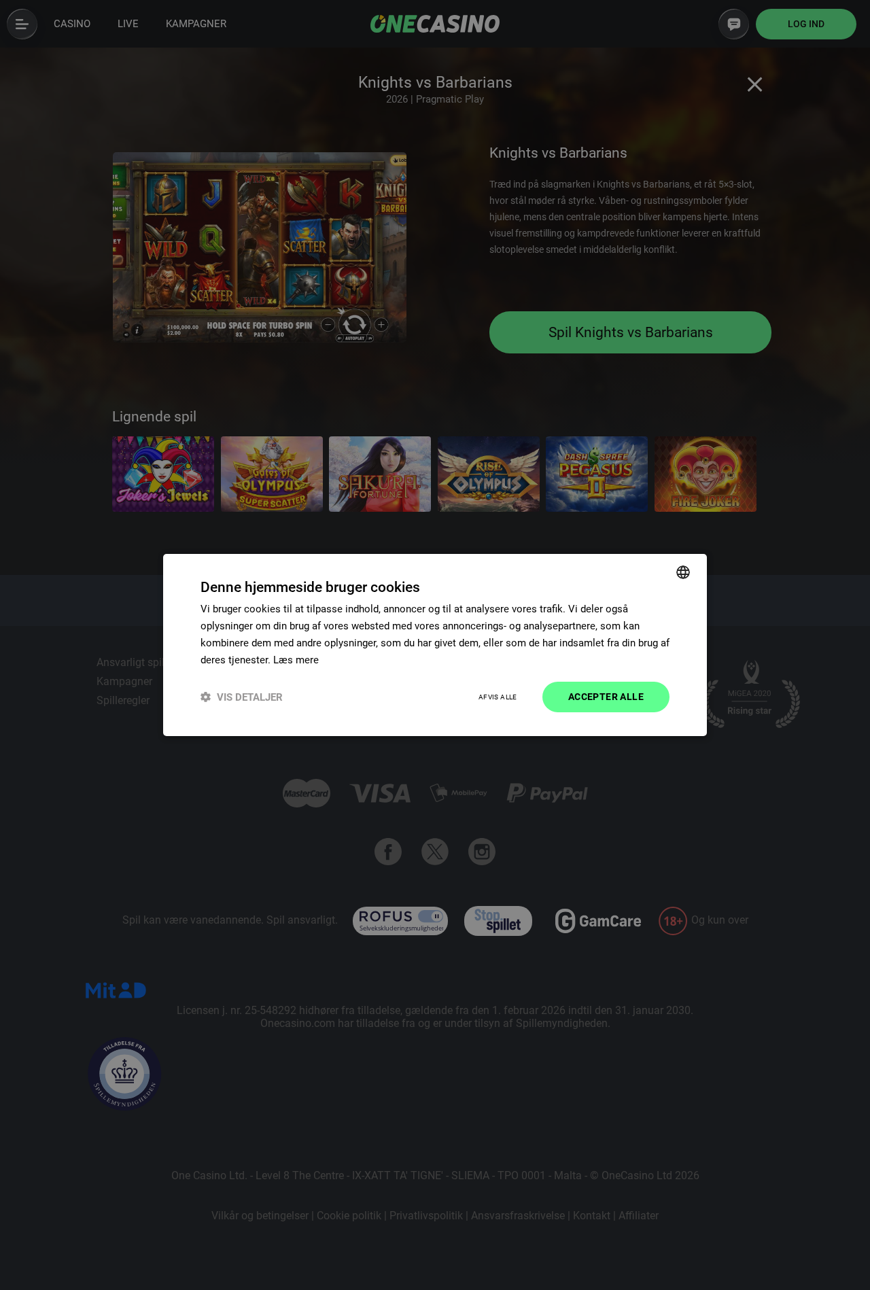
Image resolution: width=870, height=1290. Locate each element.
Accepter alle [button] (606, 696)
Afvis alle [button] (497, 697)
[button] (242, 697)
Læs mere (296, 660)
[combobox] (683, 572)
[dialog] (435, 645)
